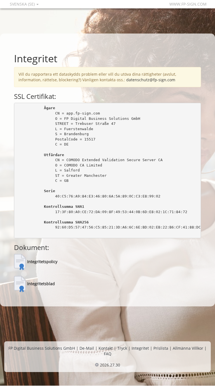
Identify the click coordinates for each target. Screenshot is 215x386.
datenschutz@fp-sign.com (150, 79)
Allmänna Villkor (188, 348)
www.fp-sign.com (188, 4)
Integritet (140, 348)
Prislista (160, 348)
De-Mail (87, 348)
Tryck (122, 348)
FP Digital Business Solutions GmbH (41, 348)
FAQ (107, 353)
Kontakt (106, 348)
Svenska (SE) (23, 4)
